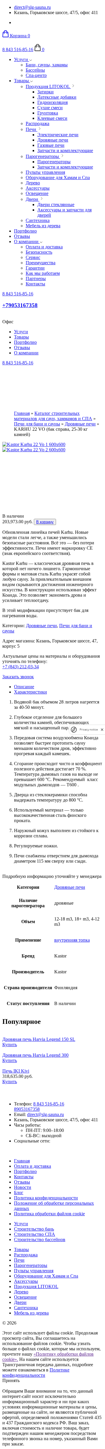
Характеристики (30, 691)
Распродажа (26, 1254)
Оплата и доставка (32, 1166)
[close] (102, 729)
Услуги (21, 59)
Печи (19, 1260)
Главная (22, 413)
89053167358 (27, 1109)
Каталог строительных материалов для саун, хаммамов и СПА (53, 416)
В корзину (45, 522)
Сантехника (26, 1307)
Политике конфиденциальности (35, 1372)
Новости (22, 1187)
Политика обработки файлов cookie (49, 1213)
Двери (20, 1302)
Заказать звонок (18, 676)
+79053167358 (20, 305)
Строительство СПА (34, 1234)
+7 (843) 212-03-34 (20, 666)
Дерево (21, 1291)
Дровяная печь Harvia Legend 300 (35, 1055)
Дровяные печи (80, 423)
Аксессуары (26, 1281)
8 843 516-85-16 (17, 49)
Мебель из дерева (31, 1312)
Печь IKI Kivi (15, 1070)
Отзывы (22, 236)
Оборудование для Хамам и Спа (46, 1275)
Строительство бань (34, 1228)
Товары (22, 80)
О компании (27, 241)
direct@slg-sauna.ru (32, 7)
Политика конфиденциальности (46, 1197)
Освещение (25, 1297)
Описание (24, 686)
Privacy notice (89, 729)
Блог (18, 1192)
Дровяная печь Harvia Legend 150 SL (38, 1039)
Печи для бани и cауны (37, 423)
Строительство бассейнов (39, 1239)
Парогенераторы (30, 1265)
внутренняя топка (72, 940)
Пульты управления (33, 1270)
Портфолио (25, 230)
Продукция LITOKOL (36, 1286)
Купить (9, 1044)
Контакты (24, 1176)
